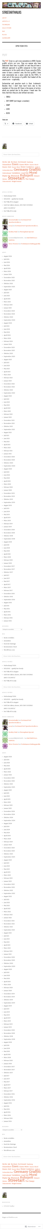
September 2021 (9, 429)
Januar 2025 (8, 308)
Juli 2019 (6, 508)
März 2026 (7, 271)
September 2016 (9, 599)
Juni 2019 (7, 511)
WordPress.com (9, 650)
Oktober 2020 (8, 463)
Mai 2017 (7, 581)
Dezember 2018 (9, 529)
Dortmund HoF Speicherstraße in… (27, 226)
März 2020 (7, 484)
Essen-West (16, 167)
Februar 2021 (8, 451)
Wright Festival (16, 181)
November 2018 (9, 533)
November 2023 (9, 350)
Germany (21, 170)
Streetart (16, 178)
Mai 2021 (7, 441)
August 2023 (8, 359)
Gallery (37, 167)
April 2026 (7, 268)
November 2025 (9, 280)
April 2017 (7, 584)
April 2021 (7, 444)
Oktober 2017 (8, 572)
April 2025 (7, 299)
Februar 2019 (8, 523)
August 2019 (8, 505)
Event (23, 167)
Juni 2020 (7, 475)
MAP (3, 31)
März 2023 (7, 375)
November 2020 (9, 460)
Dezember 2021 (9, 420)
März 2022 (7, 411)
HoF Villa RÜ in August (11, 202)
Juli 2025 (6, 292)
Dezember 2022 (9, 384)
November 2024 (9, 314)
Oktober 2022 (8, 390)
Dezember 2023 (9, 347)
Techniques (6, 24)
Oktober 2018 (8, 536)
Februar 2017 (8, 590)
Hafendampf (6, 38)
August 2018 (8, 542)
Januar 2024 (8, 344)
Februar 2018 (8, 560)
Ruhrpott (26, 175)
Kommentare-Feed (10, 647)
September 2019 (9, 502)
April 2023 (7, 372)
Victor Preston (13, 244)
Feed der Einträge (10, 644)
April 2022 (7, 408)
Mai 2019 (7, 514)
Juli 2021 (6, 435)
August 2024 (8, 323)
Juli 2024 (6, 326)
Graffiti (35, 169)
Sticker (4, 179)
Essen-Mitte (24, 165)
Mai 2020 (7, 478)
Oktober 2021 (8, 426)
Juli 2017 (6, 575)
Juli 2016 (6, 606)
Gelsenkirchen (7, 170)
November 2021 (9, 423)
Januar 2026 (8, 274)
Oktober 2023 (8, 353)
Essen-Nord (34, 165)
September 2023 (9, 356)
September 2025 (9, 286)
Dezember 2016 (9, 593)
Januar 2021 (8, 454)
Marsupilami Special (27, 232)
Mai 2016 (7, 609)
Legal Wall (24, 173)
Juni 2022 (7, 402)
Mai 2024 (7, 332)
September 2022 (9, 393)
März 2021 (7, 447)
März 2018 (7, 557)
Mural (33, 172)
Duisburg (30, 162)
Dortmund (22, 162)
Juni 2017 (7, 578)
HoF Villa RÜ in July (10, 211)
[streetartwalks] (21, 4)
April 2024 (7, 335)
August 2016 (8, 602)
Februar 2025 (8, 305)
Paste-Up (6, 176)
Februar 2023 (8, 378)
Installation (16, 173)
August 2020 (8, 469)
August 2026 (8, 256)
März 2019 (7, 520)
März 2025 (7, 302)
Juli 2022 (6, 399)
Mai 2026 (7, 265)
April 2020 (7, 481)
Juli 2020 (6, 472)
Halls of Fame (6, 28)
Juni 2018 (7, 548)
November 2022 (9, 387)
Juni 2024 (7, 329)
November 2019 (9, 496)
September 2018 (9, 539)
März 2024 (7, 338)
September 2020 (9, 466)
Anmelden (7, 641)
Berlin (4, 162)
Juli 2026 (6, 259)
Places (4, 34)
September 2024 (9, 320)
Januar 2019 (8, 526)
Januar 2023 (8, 381)
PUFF (6, 61)
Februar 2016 (8, 618)
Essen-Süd (6, 167)
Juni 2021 (7, 438)
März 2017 (7, 587)
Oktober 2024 (8, 317)
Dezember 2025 (9, 277)
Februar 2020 (8, 487)
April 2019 (7, 517)
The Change (29, 179)
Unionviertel (6, 181)
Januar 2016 (8, 621)
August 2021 (8, 432)
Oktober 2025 (8, 283)
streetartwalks (11, 12)
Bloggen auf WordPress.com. (10, 1217)
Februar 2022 (8, 414)
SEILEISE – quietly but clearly (13, 199)
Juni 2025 (7, 295)
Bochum (14, 162)
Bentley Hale (13, 232)
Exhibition (30, 167)
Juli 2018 (6, 545)
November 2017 (9, 569)
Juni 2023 (7, 365)
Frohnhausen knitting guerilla (30, 244)
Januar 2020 (8, 490)
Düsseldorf (6, 165)
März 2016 (7, 615)
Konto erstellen (9, 638)
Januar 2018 (8, 563)
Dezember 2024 (9, 311)
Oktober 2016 (8, 596)
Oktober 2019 (8, 499)
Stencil (36, 176)
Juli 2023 (6, 362)
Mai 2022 (7, 405)
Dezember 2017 (9, 566)
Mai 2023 (7, 369)
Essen (15, 164)
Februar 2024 (8, 341)
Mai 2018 (7, 551)
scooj (10, 226)
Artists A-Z (6, 21)
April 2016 (7, 612)
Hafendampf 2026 (10, 196)
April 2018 (7, 554)
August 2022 (8, 396)
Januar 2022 (8, 417)
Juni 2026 (7, 262)
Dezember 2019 (9, 493)
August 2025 (8, 289)
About (4, 18)
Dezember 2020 (9, 457)
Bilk (9, 162)
